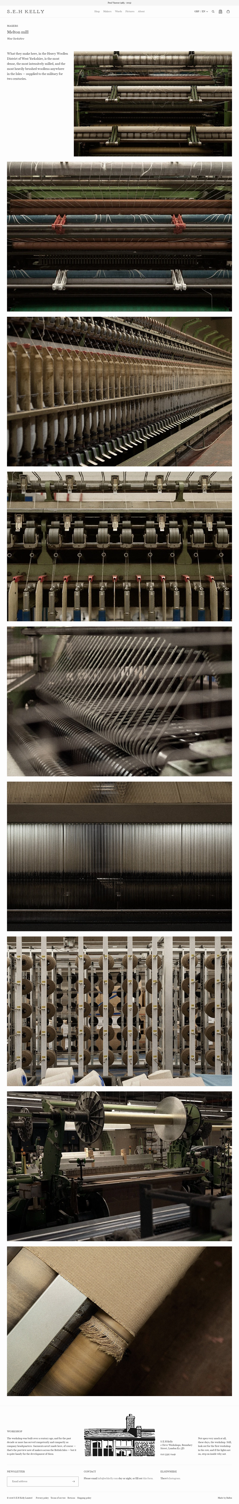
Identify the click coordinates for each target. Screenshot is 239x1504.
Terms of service (58, 1498)
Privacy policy (42, 1498)
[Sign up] (73, 1481)
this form (148, 1478)
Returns (71, 1498)
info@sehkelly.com (108, 1478)
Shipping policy (84, 1498)
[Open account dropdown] (220, 11)
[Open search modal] (213, 11)
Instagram (174, 1478)
